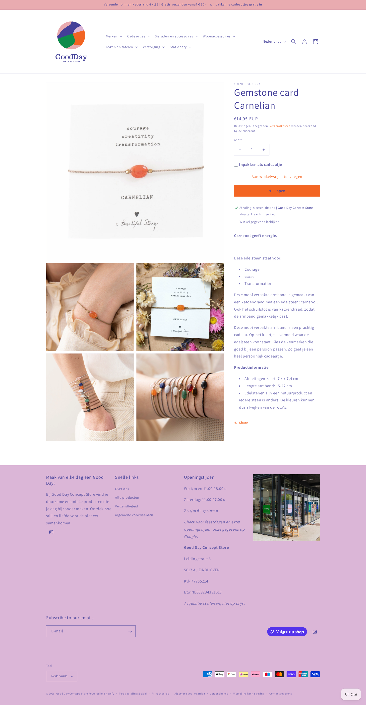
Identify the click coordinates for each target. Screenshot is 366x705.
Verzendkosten (280, 126)
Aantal (238, 140)
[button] (113, 36)
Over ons (122, 488)
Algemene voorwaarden (134, 515)
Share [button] (243, 422)
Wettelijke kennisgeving (248, 693)
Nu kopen (277, 190)
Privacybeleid (161, 693)
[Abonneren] (129, 631)
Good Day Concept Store (72, 693)
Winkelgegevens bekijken (260, 222)
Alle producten (127, 497)
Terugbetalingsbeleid (133, 693)
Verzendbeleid (126, 506)
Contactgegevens (280, 693)
